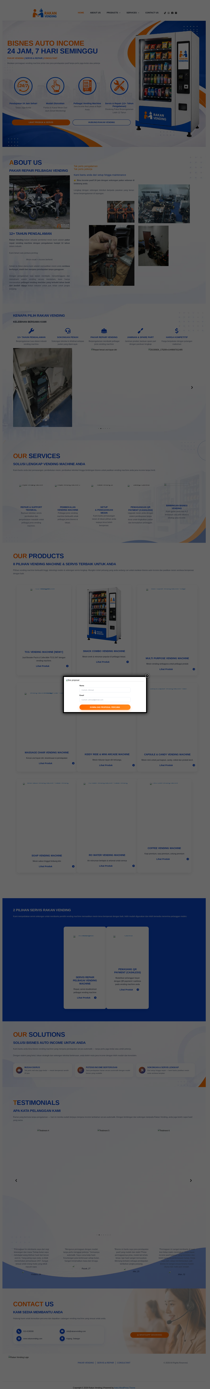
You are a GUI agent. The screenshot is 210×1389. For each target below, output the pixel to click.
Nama (81, 686)
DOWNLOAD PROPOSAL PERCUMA (105, 707)
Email (81, 695)
